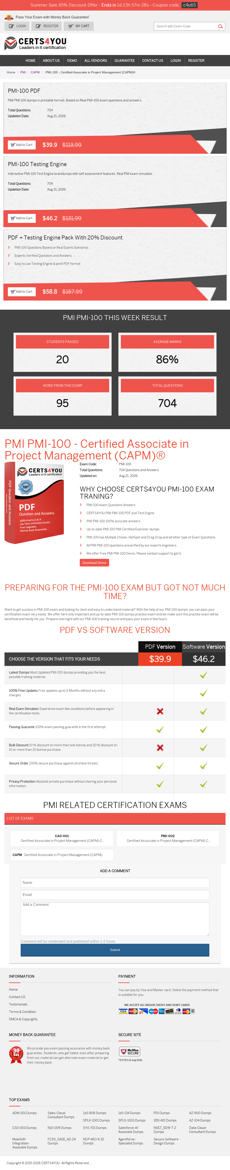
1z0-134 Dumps (129, 1113)
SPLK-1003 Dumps (132, 1120)
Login (21, 26)
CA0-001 (62, 836)
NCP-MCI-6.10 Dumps (93, 1141)
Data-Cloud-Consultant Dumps (202, 1130)
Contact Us (152, 60)
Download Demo (94, 562)
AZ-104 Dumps (199, 1120)
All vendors (95, 60)
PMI (23, 72)
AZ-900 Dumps (200, 1113)
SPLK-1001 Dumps (96, 1120)
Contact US (17, 997)
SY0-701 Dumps (94, 1128)
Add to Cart (24, 145)
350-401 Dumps (165, 1120)
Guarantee (125, 60)
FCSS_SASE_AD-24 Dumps (62, 1141)
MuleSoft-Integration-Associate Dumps (24, 1143)
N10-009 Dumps (59, 1128)
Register (50, 26)
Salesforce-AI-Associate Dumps (130, 1130)
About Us (51, 60)
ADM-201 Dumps (24, 1113)
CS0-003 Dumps (24, 1128)
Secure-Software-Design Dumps (166, 1141)
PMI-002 (168, 836)
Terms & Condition (22, 1012)
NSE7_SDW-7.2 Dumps (165, 1130)
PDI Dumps (162, 1113)
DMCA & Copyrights (23, 1019)
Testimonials (18, 1004)
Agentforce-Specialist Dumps (130, 1141)
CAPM (35, 72)
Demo (72, 60)
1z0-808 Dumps (94, 1113)
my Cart (82, 26)
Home (30, 60)
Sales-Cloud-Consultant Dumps (61, 1115)
